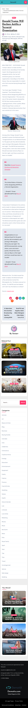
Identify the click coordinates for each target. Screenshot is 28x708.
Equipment (5, 470)
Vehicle (4, 569)
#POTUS (20, 38)
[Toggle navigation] (2, 2)
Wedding (4, 577)
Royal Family (5, 541)
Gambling (4, 490)
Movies (4, 521)
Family (4, 474)
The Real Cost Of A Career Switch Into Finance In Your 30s (14, 619)
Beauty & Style (6, 423)
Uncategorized (6, 565)
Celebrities (5, 446)
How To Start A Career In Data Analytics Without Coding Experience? (14, 652)
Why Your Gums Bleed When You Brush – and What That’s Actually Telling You (14, 603)
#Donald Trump (20, 36)
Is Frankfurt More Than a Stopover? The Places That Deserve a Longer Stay (14, 635)
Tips (16, 383)
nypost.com (10, 291)
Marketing (5, 517)
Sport (3, 545)
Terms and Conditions (8, 705)
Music (3, 525)
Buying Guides (6, 435)
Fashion (4, 478)
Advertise (18, 705)
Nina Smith (9, 355)
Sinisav (9, 34)
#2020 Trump (7, 36)
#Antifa (13, 36)
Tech (16, 349)
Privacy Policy (19, 701)
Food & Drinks (6, 486)
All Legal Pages (9, 701)
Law (3, 506)
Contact (24, 705)
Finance (4, 482)
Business (4, 431)
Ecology (4, 458)
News (14, 17)
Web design (5, 573)
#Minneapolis (13, 38)
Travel (3, 561)
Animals (4, 415)
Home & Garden (6, 502)
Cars (11, 366)
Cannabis (4, 439)
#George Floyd (6, 38)
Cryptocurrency (6, 454)
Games (4, 494)
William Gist (9, 389)
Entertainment (6, 466)
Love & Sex (5, 514)
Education (5, 462)
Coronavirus (5, 450)
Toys (3, 557)
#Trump (4, 40)
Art (3, 419)
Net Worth (5, 529)
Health (4, 498)
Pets (3, 537)
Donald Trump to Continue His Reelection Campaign (12, 167)
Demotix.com (14, 691)
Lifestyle (4, 510)
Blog (3, 427)
